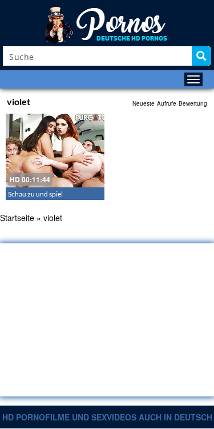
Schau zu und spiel (35, 194)
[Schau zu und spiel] (55, 150)
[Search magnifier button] (201, 56)
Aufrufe (166, 103)
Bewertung (193, 103)
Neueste (143, 103)
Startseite (17, 217)
